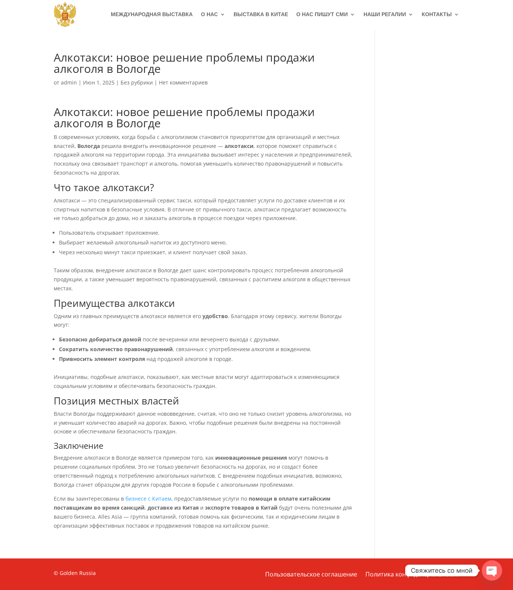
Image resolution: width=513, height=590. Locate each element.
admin (69, 82)
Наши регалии (385, 14)
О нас (209, 14)
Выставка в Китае (261, 14)
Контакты (437, 14)
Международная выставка (152, 14)
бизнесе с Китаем (148, 498)
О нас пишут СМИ (322, 14)
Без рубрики (137, 82)
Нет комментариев (183, 82)
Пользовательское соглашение (311, 575)
